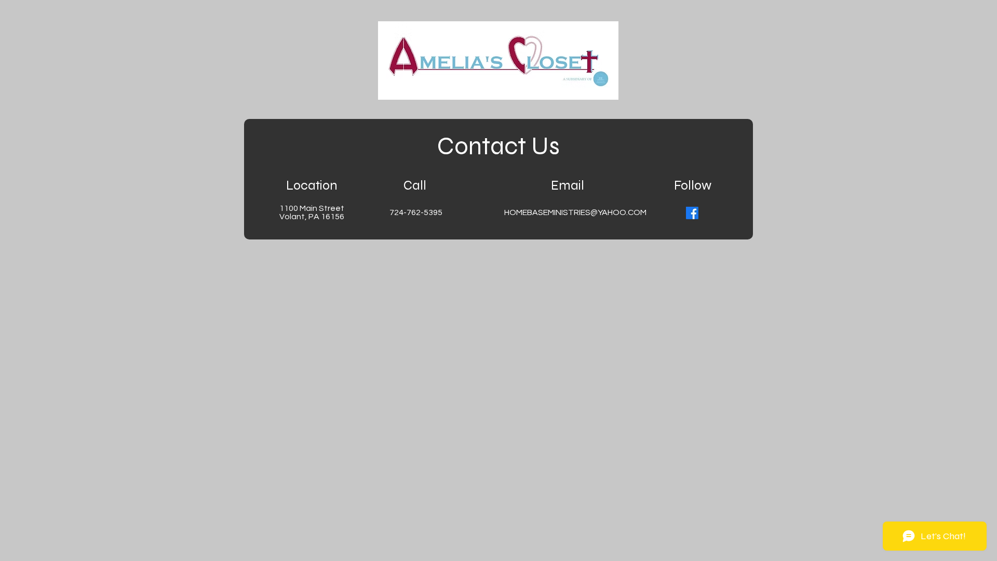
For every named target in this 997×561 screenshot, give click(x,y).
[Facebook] (692, 213)
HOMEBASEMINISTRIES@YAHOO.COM (575, 212)
